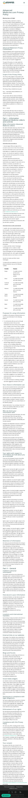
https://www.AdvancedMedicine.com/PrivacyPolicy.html (15, 782)
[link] (12, 18)
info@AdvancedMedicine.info (11, 211)
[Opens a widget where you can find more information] (6, 795)
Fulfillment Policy (13, 788)
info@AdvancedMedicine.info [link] (18, 587)
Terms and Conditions (9, 786)
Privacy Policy (19, 786)
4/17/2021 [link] (12, 18)
